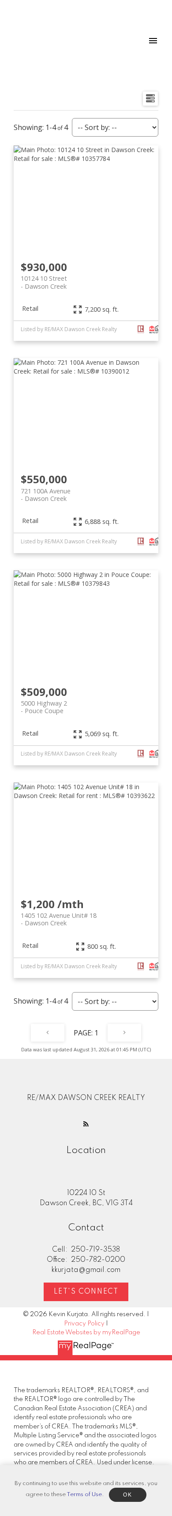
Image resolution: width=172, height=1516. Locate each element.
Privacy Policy (84, 1324)
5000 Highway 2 (44, 707)
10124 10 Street (44, 282)
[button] (86, 1124)
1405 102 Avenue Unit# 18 (59, 919)
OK (127, 1495)
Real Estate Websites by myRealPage (86, 1332)
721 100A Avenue (46, 495)
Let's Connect (86, 1291)
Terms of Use (84, 1494)
